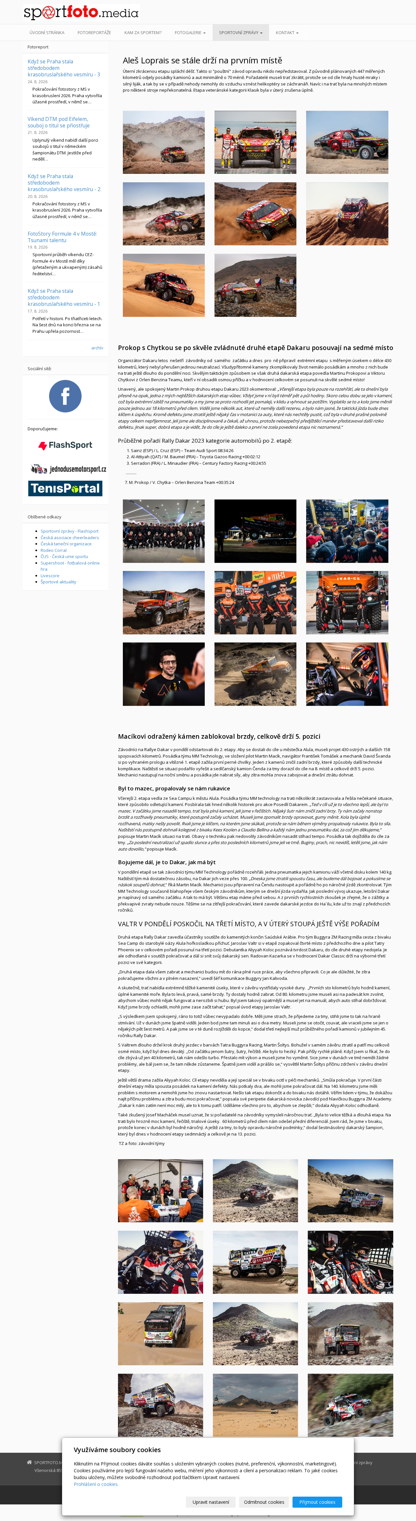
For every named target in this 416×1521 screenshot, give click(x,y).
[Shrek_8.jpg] (255, 285)
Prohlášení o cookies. (96, 1484)
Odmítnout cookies (264, 1502)
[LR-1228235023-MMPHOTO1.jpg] (347, 531)
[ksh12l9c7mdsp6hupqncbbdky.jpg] (350, 1190)
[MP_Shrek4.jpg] (164, 213)
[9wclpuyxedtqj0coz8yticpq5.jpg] (160, 1405)
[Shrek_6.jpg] (347, 213)
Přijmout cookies (317, 1502)
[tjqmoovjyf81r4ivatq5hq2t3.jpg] (255, 1262)
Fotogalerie (188, 32)
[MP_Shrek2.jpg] (347, 142)
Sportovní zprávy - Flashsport (69, 531)
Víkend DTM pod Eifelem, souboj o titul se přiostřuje (59, 122)
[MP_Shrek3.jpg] (255, 142)
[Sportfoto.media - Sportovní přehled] (81, 12)
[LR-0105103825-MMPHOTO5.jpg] (347, 674)
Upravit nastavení (211, 1502)
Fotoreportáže (94, 32)
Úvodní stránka (47, 32)
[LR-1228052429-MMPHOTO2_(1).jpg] (164, 531)
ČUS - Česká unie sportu (64, 556)
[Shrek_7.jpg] (164, 285)
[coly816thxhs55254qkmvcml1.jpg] (255, 1405)
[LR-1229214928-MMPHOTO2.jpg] (164, 674)
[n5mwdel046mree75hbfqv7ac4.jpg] (160, 1190)
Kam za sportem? (143, 32)
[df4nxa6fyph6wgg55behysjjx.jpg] (350, 1405)
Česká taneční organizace (66, 544)
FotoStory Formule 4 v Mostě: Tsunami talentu (62, 237)
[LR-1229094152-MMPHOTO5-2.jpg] (164, 602)
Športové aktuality (58, 582)
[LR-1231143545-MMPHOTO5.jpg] (347, 602)
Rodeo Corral (54, 550)
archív (97, 348)
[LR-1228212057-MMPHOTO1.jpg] (255, 531)
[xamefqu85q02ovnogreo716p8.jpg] (350, 1262)
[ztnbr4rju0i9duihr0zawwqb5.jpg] (160, 1333)
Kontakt (285, 32)
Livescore (50, 575)
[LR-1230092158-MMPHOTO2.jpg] (255, 602)
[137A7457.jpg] (255, 674)
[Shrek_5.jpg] (255, 213)
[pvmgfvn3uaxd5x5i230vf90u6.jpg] (255, 1190)
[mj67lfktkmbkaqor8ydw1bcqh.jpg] (350, 1333)
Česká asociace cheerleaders (70, 537)
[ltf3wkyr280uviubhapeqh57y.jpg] (160, 1262)
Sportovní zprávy (239, 32)
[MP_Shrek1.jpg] (164, 142)
